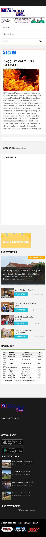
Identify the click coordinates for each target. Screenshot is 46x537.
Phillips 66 (11, 376)
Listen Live (9, 34)
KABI (20, 523)
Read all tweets (28, 510)
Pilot (11, 372)
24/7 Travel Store (11, 367)
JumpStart (11, 354)
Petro (11, 359)
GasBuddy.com (35, 380)
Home (6, 27)
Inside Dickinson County (24, 290)
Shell (11, 363)
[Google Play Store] (13, 450)
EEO (14, 523)
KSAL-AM (27, 523)
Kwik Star (12, 374)
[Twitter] (9, 425)
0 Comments (21, 279)
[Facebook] (3, 425)
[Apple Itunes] (12, 442)
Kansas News (36, 257)
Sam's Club (11, 356)
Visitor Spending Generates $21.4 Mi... (22, 270)
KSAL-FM (36, 523)
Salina (39, 354)
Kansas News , (21, 148)
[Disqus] (23, 192)
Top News (20, 294)
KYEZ (4, 525)
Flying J (11, 370)
